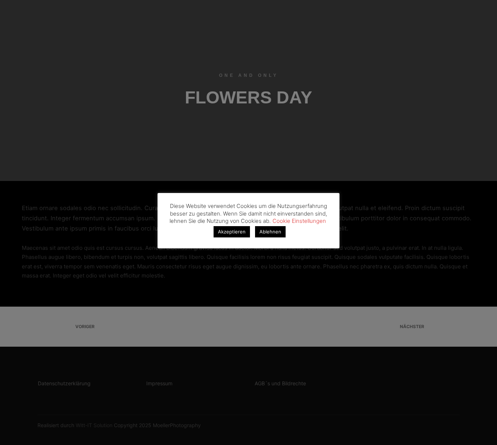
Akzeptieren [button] (232, 232)
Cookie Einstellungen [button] (299, 220)
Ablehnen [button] (270, 232)
